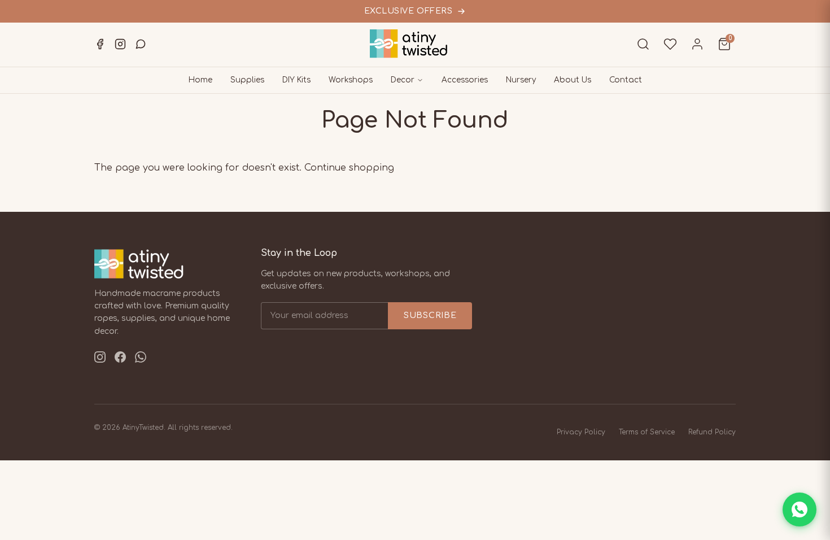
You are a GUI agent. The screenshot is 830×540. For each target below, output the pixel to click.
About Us (572, 80)
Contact (625, 80)
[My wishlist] (670, 44)
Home (200, 80)
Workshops (351, 80)
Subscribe (430, 315)
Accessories (465, 80)
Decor (402, 80)
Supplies (247, 80)
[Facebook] (100, 44)
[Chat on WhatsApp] (799, 509)
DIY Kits (296, 80)
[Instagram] (120, 44)
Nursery (521, 80)
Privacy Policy (581, 432)
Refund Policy (712, 432)
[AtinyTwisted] (415, 43)
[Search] (643, 44)
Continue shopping (349, 168)
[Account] (697, 44)
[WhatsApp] (140, 44)
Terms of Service (647, 432)
